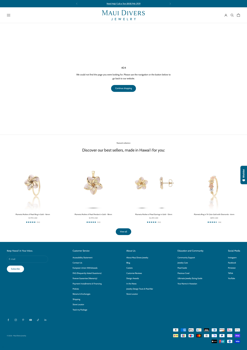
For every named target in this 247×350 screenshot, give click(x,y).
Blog (128, 262)
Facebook (232, 262)
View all (123, 231)
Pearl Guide (182, 268)
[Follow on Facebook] (8, 319)
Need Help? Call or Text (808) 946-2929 (124, 3)
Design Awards (132, 278)
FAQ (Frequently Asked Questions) (87, 273)
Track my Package (80, 309)
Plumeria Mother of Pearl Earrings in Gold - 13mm (153, 214)
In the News (131, 283)
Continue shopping (123, 88)
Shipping (76, 299)
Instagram (232, 257)
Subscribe (15, 269)
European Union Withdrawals (85, 268)
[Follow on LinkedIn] (45, 319)
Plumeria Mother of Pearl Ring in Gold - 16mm (33, 214)
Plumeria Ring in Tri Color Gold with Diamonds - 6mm (214, 214)
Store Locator (78, 304)
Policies (76, 289)
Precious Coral (183, 273)
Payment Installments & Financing (87, 283)
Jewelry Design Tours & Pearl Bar (139, 289)
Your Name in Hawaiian (187, 283)
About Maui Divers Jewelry (137, 257)
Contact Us (77, 262)
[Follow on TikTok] (38, 319)
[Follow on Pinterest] (23, 319)
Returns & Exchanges (81, 294)
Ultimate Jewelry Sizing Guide (190, 278)
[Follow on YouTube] (30, 319)
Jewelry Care (183, 262)
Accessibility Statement (82, 257)
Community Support (186, 257)
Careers (129, 268)
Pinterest (232, 268)
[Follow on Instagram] (15, 319)
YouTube (231, 278)
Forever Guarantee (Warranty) (85, 278)
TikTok (230, 273)
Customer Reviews (134, 273)
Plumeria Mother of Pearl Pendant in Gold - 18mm (93, 214)
